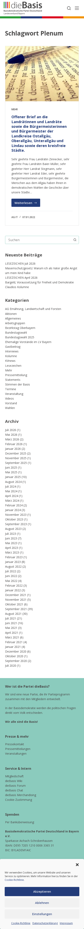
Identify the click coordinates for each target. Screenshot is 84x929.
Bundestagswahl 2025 (19, 337)
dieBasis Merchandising (20, 795)
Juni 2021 (11, 623)
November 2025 (16, 458)
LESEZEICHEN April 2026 (21, 278)
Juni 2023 (11, 538)
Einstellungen (42, 914)
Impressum (66, 923)
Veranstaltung (14, 394)
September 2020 (16, 661)
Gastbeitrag (12, 347)
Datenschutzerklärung (45, 923)
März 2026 (12, 439)
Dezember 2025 (15, 453)
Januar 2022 (13, 590)
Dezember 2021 (15, 595)
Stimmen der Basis (17, 384)
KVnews (10, 361)
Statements (12, 380)
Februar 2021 (14, 642)
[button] (77, 865)
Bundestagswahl (16, 332)
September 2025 (16, 463)
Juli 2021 (10, 618)
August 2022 (13, 566)
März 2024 (12, 500)
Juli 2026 (10, 430)
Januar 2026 (13, 449)
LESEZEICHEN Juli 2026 (20, 263)
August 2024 (13, 482)
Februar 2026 (14, 444)
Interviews (12, 351)
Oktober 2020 (14, 656)
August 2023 (13, 529)
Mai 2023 (11, 543)
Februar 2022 (14, 585)
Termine (10, 389)
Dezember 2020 (15, 651)
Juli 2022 (10, 571)
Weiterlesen (27, 204)
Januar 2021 (13, 647)
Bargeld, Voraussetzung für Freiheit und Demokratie (39, 282)
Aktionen (11, 314)
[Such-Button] (75, 240)
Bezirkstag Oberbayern (20, 328)
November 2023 (16, 515)
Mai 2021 (11, 628)
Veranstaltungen (16, 753)
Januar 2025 (13, 477)
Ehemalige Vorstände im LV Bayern (28, 342)
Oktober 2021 (14, 604)
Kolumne (11, 356)
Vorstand (11, 403)
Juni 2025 (11, 467)
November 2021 (16, 600)
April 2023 (11, 548)
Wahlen (10, 408)
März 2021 (12, 637)
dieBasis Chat (14, 790)
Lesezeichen (13, 366)
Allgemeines (13, 318)
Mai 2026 (11, 435)
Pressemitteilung (16, 375)
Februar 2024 (14, 505)
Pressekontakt (14, 744)
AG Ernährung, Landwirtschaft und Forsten (33, 309)
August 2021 (13, 614)
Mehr (14, 109)
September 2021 (16, 609)
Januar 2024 (13, 510)
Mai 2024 (11, 491)
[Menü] (77, 8)
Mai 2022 (11, 581)
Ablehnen (42, 903)
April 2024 (11, 496)
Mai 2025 (11, 472)
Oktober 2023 (14, 519)
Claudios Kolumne (17, 287)
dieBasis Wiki (13, 781)
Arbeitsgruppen (15, 323)
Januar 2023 (13, 562)
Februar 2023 (14, 557)
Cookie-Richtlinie (14, 880)
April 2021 (11, 633)
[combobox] (38, 240)
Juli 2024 (10, 486)
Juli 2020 (10, 665)
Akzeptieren (42, 891)
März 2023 (12, 552)
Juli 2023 (10, 534)
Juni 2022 (11, 576)
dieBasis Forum (15, 786)
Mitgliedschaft (14, 776)
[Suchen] (69, 8)
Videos (9, 398)
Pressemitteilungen (17, 749)
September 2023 (16, 524)
